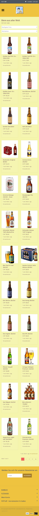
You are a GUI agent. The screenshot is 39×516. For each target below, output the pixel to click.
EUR (2, 1)
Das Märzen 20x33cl (28, 91)
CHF (5, 1)
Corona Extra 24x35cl (26, 161)
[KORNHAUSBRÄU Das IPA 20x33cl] (29, 323)
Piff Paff (4, 23)
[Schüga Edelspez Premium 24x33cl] (29, 356)
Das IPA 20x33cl (27, 334)
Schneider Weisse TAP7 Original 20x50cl (28, 231)
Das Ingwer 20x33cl (9, 334)
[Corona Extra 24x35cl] (29, 149)
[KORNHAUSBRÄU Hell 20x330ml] (29, 116)
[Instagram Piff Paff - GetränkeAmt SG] (21, 481)
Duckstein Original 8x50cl (9, 161)
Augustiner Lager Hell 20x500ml (8, 438)
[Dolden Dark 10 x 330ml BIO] (9, 80)
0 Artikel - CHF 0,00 (32, 1)
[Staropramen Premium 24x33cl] (29, 426)
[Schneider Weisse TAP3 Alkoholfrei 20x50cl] (9, 219)
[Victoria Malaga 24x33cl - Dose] (9, 184)
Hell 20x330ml (27, 126)
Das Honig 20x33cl (28, 300)
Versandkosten (7, 65)
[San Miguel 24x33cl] (9, 391)
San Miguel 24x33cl (9, 402)
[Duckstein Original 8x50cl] (9, 149)
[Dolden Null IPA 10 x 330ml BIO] (9, 45)
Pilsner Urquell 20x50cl (7, 368)
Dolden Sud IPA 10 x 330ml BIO (28, 57)
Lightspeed (4, 511)
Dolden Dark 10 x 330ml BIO (8, 92)
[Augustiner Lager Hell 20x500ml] (9, 426)
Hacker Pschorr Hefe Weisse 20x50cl (29, 266)
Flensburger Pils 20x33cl (27, 196)
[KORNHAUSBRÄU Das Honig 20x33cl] (29, 289)
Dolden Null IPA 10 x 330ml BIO (9, 57)
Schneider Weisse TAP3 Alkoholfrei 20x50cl (8, 231)
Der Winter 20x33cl (9, 300)
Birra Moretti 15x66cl (26, 403)
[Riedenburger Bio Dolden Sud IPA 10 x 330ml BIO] (29, 45)
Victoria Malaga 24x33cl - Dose (8, 196)
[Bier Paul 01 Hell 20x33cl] (9, 254)
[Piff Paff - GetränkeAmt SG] (22, 10)
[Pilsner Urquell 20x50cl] (9, 356)
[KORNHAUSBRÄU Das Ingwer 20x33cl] (9, 323)
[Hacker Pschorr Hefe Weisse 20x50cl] (29, 254)
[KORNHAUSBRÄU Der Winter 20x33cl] (9, 289)
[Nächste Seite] (35, 459)
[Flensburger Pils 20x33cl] (29, 184)
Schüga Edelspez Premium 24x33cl (28, 368)
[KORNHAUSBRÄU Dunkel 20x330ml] (9, 116)
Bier (8, 23)
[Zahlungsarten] (27, 513)
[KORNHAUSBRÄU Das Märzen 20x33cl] (29, 80)
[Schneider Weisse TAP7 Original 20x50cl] (29, 219)
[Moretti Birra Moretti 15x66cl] (29, 391)
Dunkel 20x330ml (8, 126)
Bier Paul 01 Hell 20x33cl (8, 266)
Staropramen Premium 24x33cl (28, 438)
